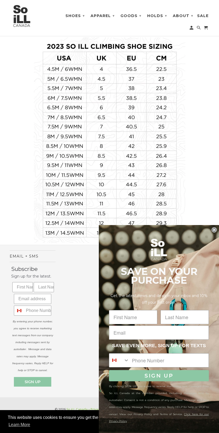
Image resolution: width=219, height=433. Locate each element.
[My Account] (192, 29)
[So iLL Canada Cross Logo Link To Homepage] (23, 15)
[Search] (199, 29)
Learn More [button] (19, 424)
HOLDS (157, 15)
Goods (130, 15)
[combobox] (18, 310)
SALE (203, 16)
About (183, 15)
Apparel (103, 15)
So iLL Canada (77, 409)
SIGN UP (33, 381)
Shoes (75, 15)
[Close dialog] (214, 229)
